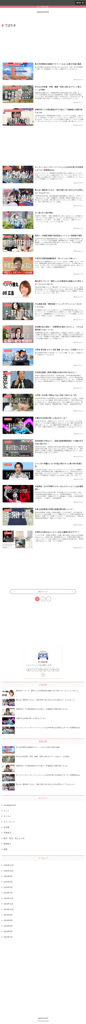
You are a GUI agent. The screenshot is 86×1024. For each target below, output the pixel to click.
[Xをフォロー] (33, 670)
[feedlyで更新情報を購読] (57, 670)
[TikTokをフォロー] (45, 670)
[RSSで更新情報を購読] (43, 674)
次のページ (43, 592)
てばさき (44, 662)
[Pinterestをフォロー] (49, 670)
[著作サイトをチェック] (29, 670)
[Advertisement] (43, 43)
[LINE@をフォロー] (53, 670)
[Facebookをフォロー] (37, 670)
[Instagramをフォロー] (41, 670)
